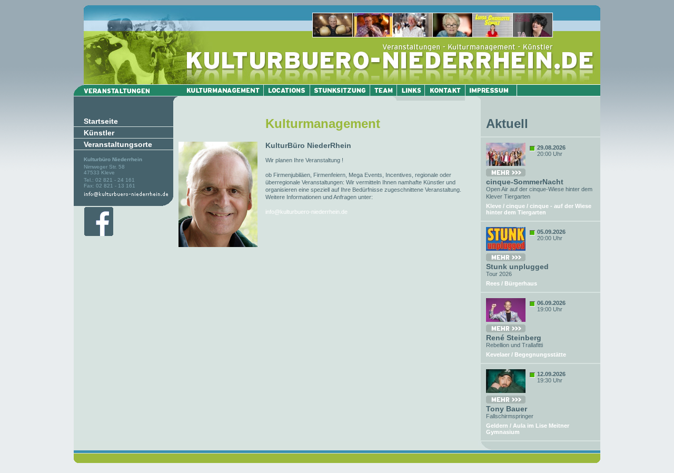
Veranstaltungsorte (118, 144)
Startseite (101, 121)
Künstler (99, 133)
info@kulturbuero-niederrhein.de (306, 212)
